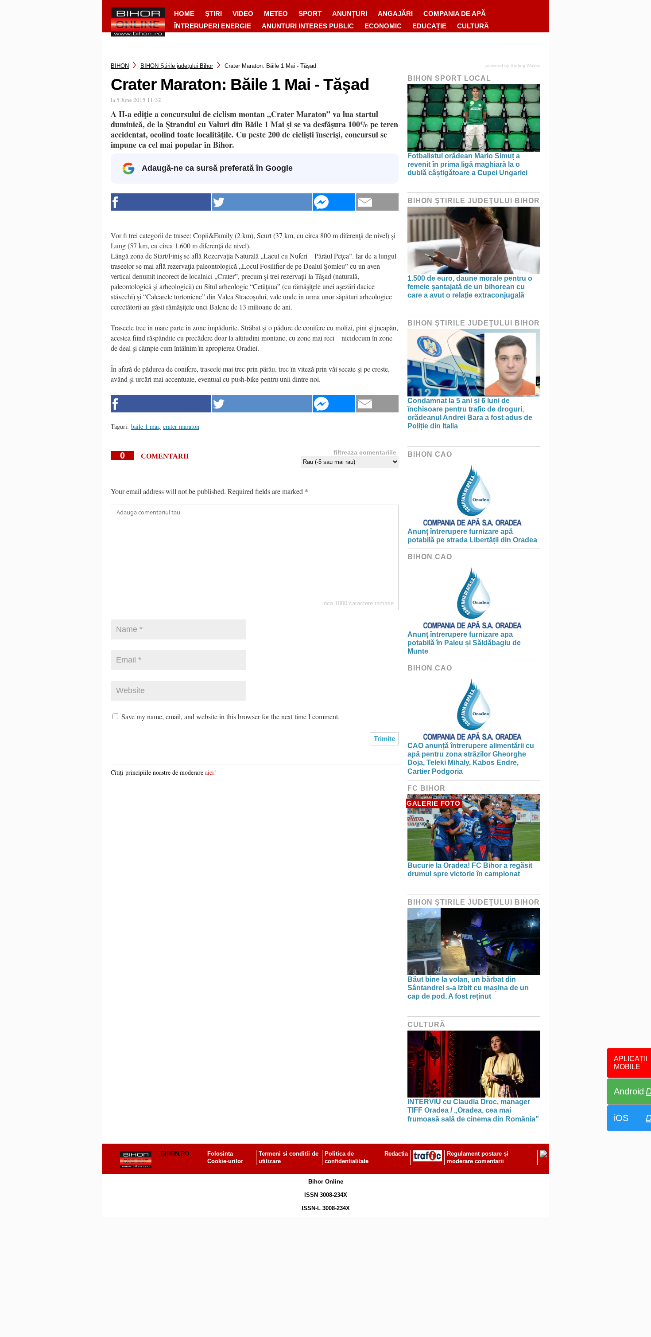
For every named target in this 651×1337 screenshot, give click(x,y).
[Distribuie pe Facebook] (161, 202)
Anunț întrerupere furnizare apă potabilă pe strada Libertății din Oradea (472, 536)
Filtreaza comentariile (364, 452)
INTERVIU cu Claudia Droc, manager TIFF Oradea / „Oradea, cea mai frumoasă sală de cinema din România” (473, 1110)
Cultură (473, 26)
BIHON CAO (429, 454)
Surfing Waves (525, 65)
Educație (429, 26)
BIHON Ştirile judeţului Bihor (176, 66)
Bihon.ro (175, 1153)
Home (184, 13)
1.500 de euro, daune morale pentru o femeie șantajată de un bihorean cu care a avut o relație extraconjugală (469, 286)
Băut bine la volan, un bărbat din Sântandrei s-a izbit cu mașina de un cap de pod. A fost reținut (468, 988)
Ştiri (213, 13)
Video (242, 13)
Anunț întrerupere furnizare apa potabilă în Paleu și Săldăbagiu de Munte (464, 643)
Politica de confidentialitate (346, 1157)
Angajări (395, 13)
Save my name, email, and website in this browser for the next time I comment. (230, 716)
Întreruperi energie (212, 26)
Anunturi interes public (308, 26)
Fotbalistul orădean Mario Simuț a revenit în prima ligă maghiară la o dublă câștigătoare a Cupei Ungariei (467, 164)
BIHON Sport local (449, 78)
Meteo (276, 13)
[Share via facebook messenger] (334, 202)
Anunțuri (349, 13)
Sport (310, 13)
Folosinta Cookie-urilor (225, 1157)
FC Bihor (426, 788)
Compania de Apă (454, 13)
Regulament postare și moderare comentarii (477, 1157)
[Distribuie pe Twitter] (262, 202)
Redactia (396, 1153)
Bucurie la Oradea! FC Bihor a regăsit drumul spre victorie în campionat (469, 870)
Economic (383, 26)
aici (209, 772)
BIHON (120, 66)
